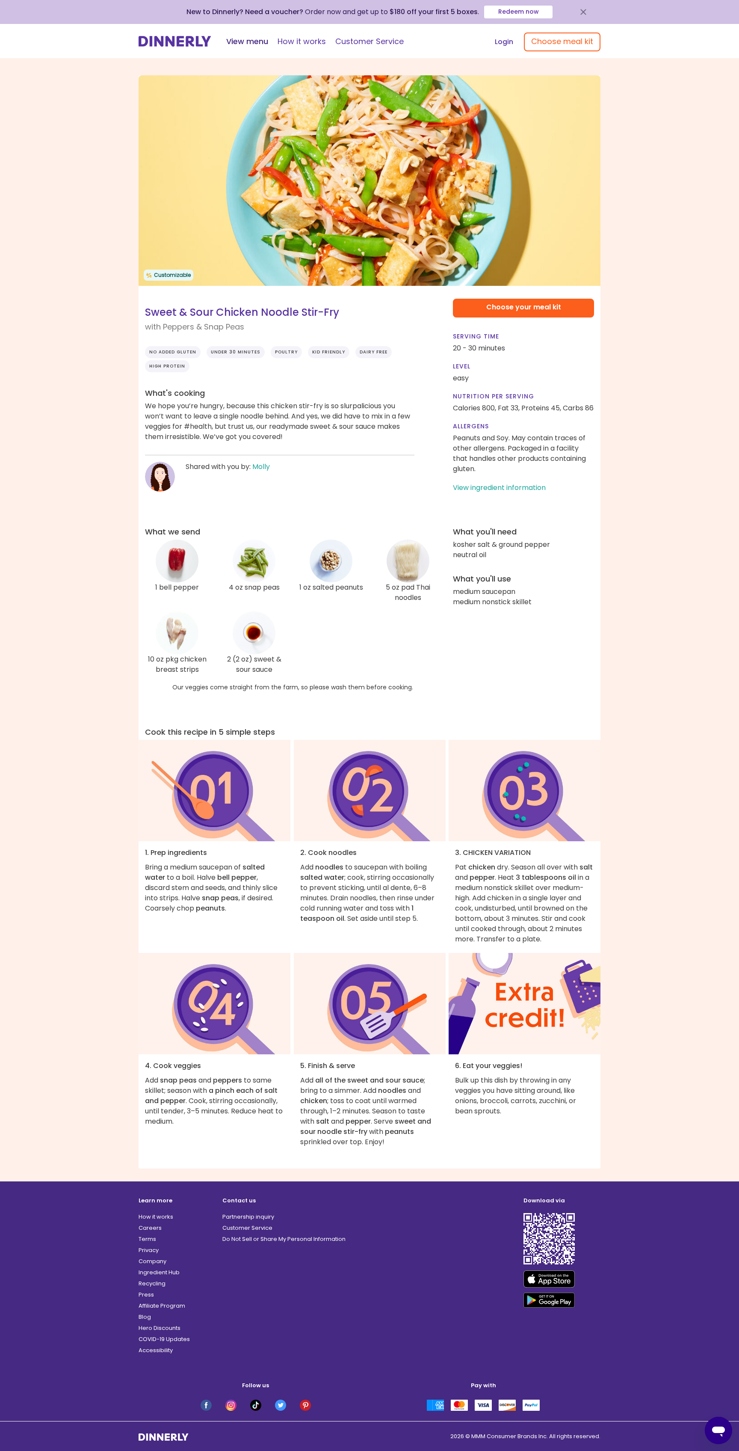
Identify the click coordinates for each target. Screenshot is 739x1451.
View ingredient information (499, 488)
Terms (147, 1239)
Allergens (471, 426)
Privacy (149, 1250)
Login (504, 42)
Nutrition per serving (493, 396)
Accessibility (156, 1350)
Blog (145, 1317)
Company (152, 1261)
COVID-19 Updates (164, 1339)
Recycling (152, 1283)
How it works (302, 41)
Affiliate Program (162, 1306)
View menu (247, 41)
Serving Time (476, 336)
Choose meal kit (562, 41)
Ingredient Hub (159, 1272)
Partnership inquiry (248, 1217)
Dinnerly (175, 41)
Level (461, 366)
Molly (261, 467)
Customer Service (369, 41)
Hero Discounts (159, 1328)
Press (146, 1295)
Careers (150, 1228)
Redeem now (518, 11)
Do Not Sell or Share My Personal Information (284, 1239)
